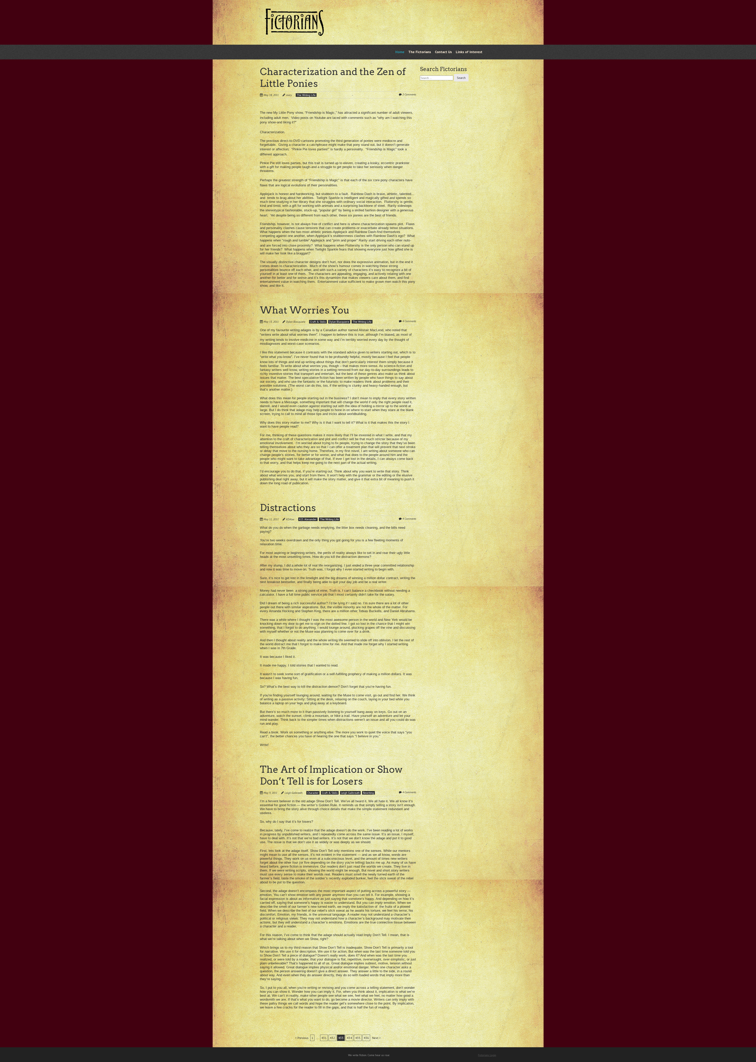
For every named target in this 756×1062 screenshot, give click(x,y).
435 (357, 1038)
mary (289, 95)
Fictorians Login (487, 1055)
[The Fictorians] (294, 33)
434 (349, 1038)
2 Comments (409, 94)
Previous (302, 1038)
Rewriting (368, 793)
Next (375, 1038)
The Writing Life (306, 95)
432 (332, 1038)
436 (366, 1038)
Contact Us (443, 52)
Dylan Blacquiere (295, 321)
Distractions (288, 507)
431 (324, 1038)
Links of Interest (469, 52)
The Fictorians (419, 52)
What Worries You (305, 310)
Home (399, 52)
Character (313, 793)
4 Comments (409, 321)
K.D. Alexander (308, 519)
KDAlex (290, 519)
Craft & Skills (318, 321)
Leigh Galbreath (293, 793)
